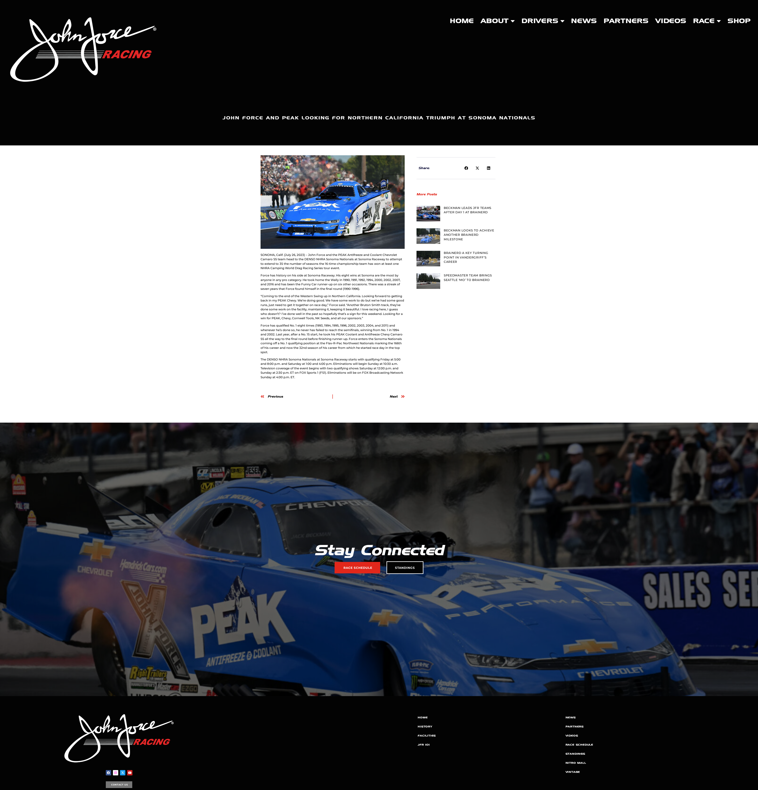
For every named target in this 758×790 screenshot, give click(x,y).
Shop (739, 21)
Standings (575, 753)
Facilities (427, 735)
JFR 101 (424, 744)
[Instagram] (115, 772)
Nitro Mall (576, 762)
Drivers (540, 21)
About (495, 21)
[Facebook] (108, 772)
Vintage (573, 771)
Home (462, 21)
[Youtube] (129, 772)
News (584, 21)
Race (704, 21)
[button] (466, 168)
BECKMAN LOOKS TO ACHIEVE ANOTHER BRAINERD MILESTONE (469, 234)
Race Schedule (579, 744)
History (425, 726)
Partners (626, 21)
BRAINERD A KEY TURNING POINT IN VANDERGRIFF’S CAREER (466, 257)
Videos (670, 21)
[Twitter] (122, 772)
